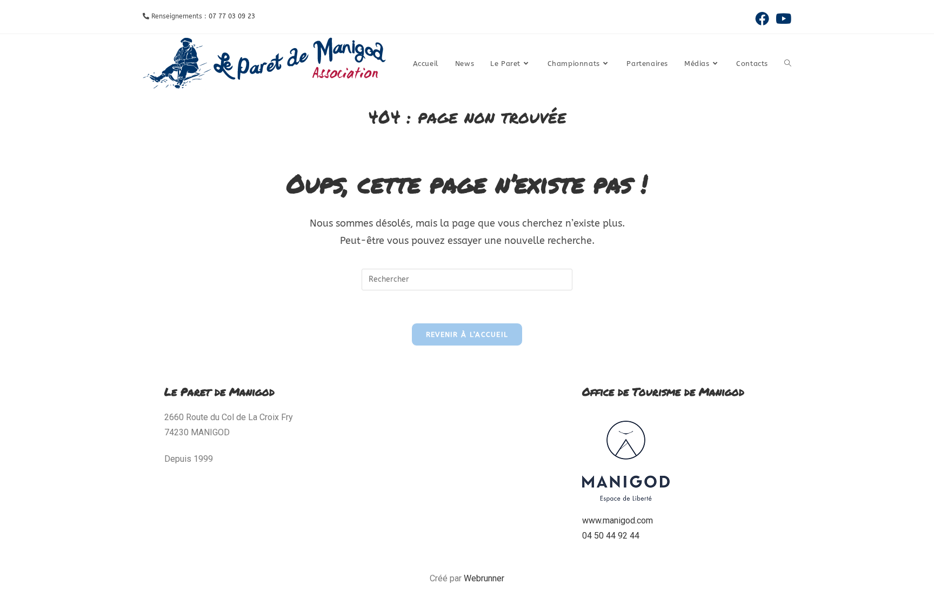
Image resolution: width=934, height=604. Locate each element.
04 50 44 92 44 (610, 535)
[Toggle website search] (787, 64)
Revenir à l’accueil (467, 334)
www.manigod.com (617, 520)
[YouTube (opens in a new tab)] (781, 18)
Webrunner (484, 578)
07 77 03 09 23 (232, 16)
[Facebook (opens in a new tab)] (762, 18)
